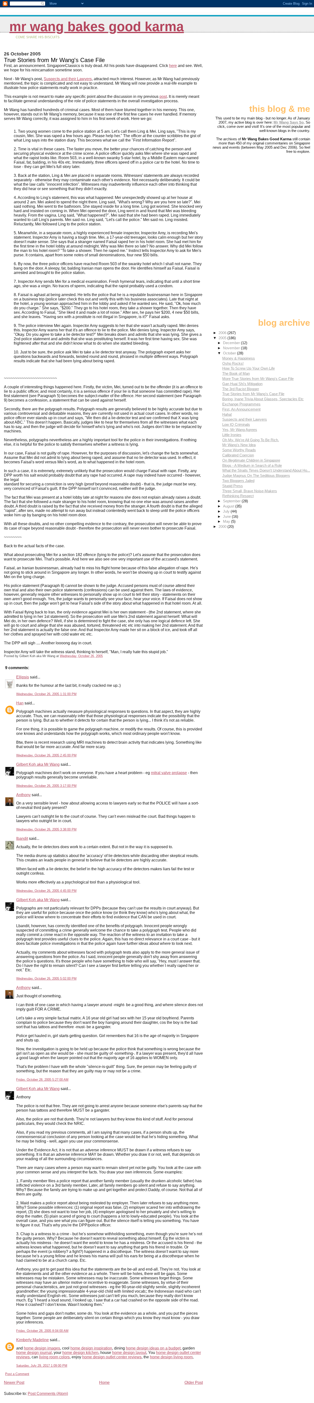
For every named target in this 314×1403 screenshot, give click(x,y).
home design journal (34, 1353)
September (232, 501)
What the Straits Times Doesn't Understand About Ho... (266, 470)
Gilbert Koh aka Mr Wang (38, 764)
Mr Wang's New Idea (239, 445)
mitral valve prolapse (169, 773)
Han (20, 703)
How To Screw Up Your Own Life (248, 368)
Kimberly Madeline (32, 1340)
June (227, 516)
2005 (223, 338)
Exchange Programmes (241, 404)
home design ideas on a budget (153, 1348)
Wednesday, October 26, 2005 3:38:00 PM (46, 829)
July (227, 511)
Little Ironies (231, 435)
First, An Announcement (241, 409)
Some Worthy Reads (239, 450)
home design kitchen (80, 1353)
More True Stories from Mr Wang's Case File (258, 379)
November (232, 348)
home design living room (171, 1357)
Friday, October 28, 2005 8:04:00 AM (42, 1331)
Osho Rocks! (233, 363)
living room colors (54, 1357)
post (163, 96)
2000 (223, 526)
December (232, 343)
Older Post (193, 1382)
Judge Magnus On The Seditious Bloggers (256, 475)
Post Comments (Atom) (48, 1393)
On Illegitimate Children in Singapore (251, 460)
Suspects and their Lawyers (68, 79)
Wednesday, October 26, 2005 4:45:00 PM (46, 891)
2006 (223, 333)
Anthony (23, 795)
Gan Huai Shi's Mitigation (242, 384)
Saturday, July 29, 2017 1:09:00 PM (41, 1365)
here (173, 66)
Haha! (227, 414)
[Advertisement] (285, 70)
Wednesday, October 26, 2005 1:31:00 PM (46, 694)
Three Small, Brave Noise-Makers (249, 491)
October (230, 353)
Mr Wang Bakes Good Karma (96, 26)
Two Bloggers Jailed (238, 481)
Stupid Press (232, 486)
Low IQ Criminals (236, 424)
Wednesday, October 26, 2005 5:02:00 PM (46, 978)
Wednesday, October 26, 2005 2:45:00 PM (46, 755)
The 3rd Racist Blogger (240, 389)
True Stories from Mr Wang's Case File (253, 394)
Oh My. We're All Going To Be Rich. (250, 440)
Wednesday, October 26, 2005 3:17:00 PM (46, 786)
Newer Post (14, 1382)
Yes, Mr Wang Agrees (239, 430)
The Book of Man (236, 373)
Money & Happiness (238, 358)
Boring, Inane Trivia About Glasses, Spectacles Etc (263, 399)
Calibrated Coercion (238, 455)
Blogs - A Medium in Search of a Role (252, 465)
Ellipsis (22, 677)
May (227, 521)
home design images (42, 1348)
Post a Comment (17, 1374)
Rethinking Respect (238, 496)
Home (104, 1382)
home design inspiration (91, 1348)
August (229, 506)
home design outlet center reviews (112, 1357)
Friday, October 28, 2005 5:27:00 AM (42, 1079)
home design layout (129, 1353)
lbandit (22, 838)
